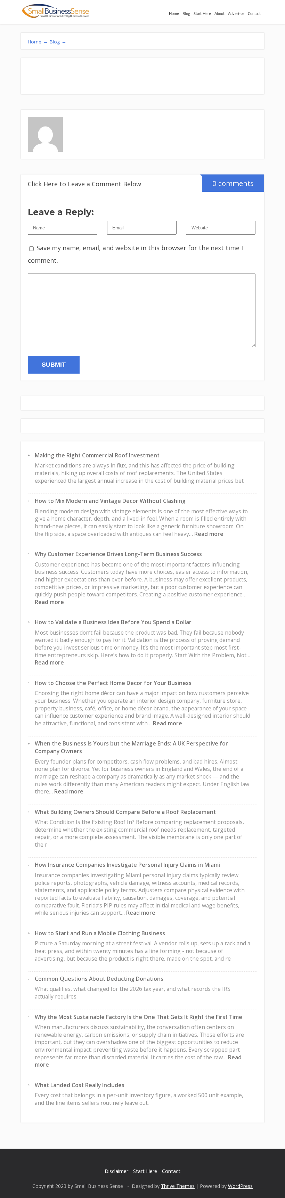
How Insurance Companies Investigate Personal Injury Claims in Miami (127, 865)
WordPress (240, 1186)
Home (174, 14)
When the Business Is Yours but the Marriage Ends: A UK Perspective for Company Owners (131, 747)
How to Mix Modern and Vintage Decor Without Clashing (110, 501)
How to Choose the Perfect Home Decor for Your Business (113, 683)
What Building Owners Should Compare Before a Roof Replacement (125, 812)
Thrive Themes (178, 1186)
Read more (208, 534)
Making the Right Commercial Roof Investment (97, 455)
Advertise (236, 14)
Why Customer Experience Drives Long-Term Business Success (118, 554)
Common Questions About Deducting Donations (99, 979)
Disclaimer (116, 1171)
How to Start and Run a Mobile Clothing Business (100, 933)
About (219, 14)
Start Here (202, 14)
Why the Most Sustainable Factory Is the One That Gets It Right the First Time (138, 1017)
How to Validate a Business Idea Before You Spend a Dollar (113, 622)
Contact (254, 14)
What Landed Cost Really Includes (79, 1085)
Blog (186, 14)
